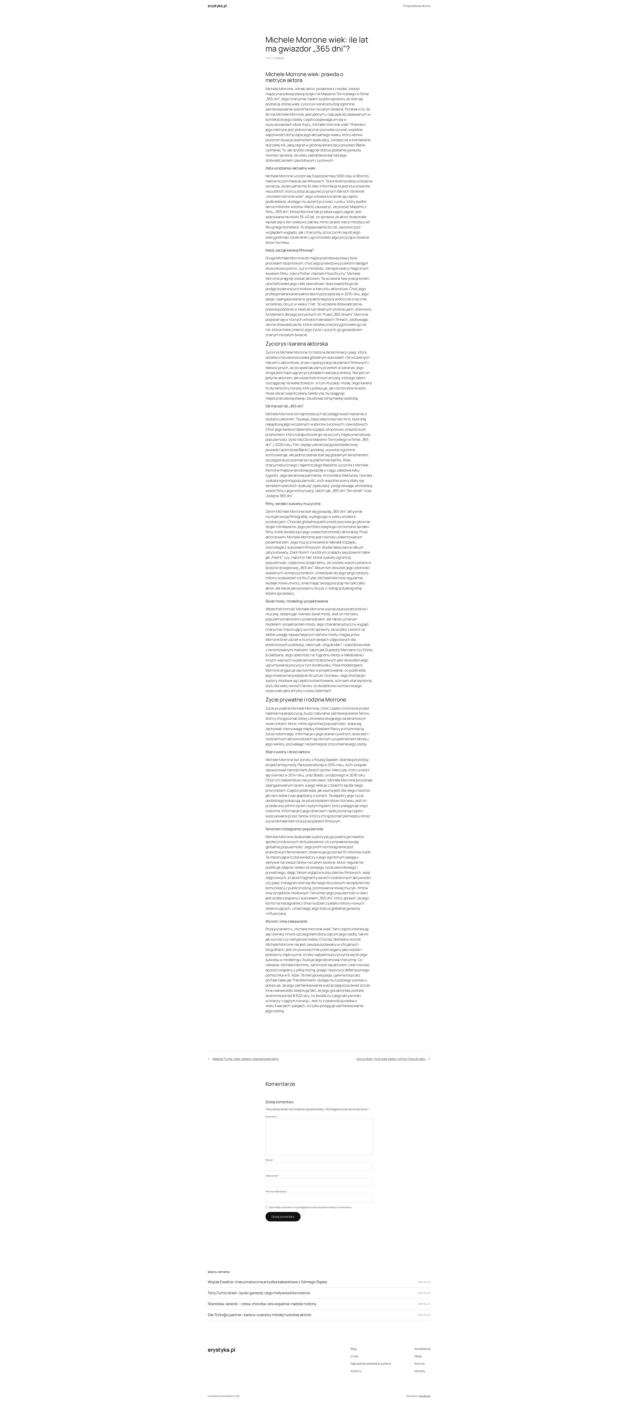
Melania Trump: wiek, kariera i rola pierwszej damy (246, 1059)
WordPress (424, 1396)
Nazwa (270, 1159)
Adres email (272, 1175)
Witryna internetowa (276, 1191)
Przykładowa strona (416, 6)
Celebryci (279, 57)
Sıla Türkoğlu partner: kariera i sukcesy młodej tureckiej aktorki (259, 1315)
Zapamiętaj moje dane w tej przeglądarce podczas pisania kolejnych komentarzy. (310, 1207)
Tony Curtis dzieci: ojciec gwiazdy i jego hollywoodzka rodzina (259, 1293)
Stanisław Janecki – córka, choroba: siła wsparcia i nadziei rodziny (262, 1304)
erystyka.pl (217, 5)
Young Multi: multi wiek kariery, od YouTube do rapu (390, 1059)
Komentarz (272, 1116)
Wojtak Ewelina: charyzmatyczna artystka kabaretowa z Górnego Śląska (267, 1282)
